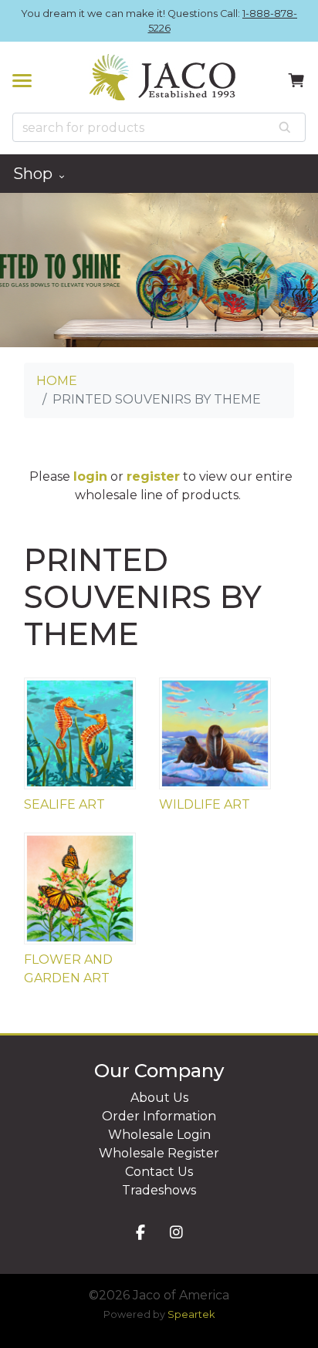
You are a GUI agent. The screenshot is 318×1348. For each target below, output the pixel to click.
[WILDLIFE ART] (215, 733)
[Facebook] (140, 1233)
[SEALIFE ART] (80, 733)
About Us (159, 1097)
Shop (34, 173)
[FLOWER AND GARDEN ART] (80, 888)
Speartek (191, 1314)
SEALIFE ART (64, 804)
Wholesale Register (159, 1153)
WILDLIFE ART (204, 804)
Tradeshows (159, 1190)
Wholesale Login (159, 1134)
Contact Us (159, 1171)
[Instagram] (176, 1233)
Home (56, 380)
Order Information (159, 1116)
